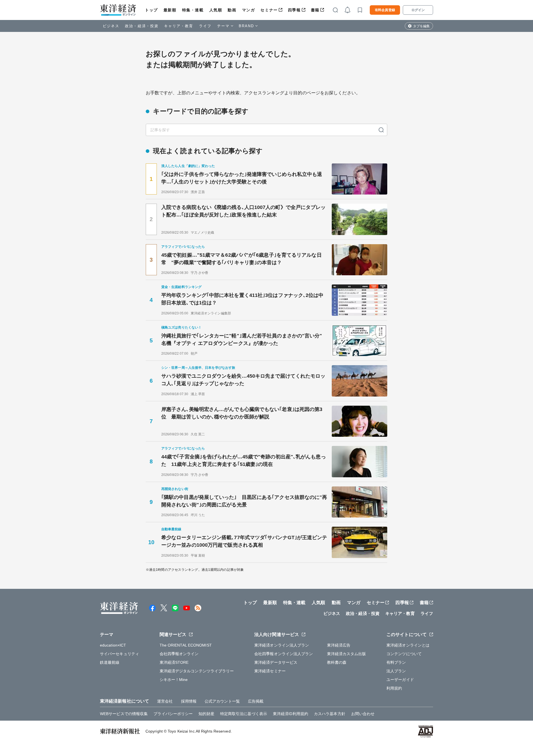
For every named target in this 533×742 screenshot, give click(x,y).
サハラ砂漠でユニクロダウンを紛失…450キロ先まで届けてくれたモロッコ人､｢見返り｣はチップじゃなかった (243, 379)
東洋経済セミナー (270, 671)
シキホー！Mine (174, 679)
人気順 (215, 10)
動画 (232, 10)
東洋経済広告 (339, 645)
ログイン (418, 10)
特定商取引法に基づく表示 (243, 713)
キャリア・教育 (178, 26)
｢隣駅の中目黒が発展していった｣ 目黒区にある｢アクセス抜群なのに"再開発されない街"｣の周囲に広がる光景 (244, 501)
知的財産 (206, 713)
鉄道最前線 (110, 662)
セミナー (269, 10)
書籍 (315, 10)
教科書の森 (337, 662)
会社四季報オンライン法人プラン (283, 654)
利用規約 (394, 688)
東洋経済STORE (174, 662)
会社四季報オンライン (179, 654)
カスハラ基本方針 (329, 713)
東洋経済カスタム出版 (346, 654)
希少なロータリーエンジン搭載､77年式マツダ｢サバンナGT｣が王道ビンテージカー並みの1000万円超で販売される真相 (244, 541)
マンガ (248, 10)
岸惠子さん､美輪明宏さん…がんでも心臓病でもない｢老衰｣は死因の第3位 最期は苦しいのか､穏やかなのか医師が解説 (241, 413)
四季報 (294, 10)
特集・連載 (193, 10)
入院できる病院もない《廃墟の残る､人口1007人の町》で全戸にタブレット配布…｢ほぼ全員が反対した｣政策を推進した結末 (243, 211)
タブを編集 (421, 26)
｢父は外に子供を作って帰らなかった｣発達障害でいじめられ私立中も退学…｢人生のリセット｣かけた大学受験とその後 (241, 178)
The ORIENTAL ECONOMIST (186, 645)
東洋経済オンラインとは (407, 645)
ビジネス (111, 26)
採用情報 (189, 701)
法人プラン (396, 671)
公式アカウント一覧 (222, 701)
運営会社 (165, 701)
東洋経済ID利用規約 (290, 713)
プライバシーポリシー (173, 713)
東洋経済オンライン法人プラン (281, 645)
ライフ (205, 26)
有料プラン (396, 662)
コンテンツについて (404, 654)
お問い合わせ (363, 713)
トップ (151, 10)
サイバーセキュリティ (119, 654)
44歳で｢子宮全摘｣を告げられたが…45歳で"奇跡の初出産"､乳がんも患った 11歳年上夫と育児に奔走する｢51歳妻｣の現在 (243, 460)
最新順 (170, 10)
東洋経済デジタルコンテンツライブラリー (197, 671)
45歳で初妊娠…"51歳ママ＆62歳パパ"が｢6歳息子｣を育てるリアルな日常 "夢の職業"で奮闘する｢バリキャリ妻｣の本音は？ (241, 258)
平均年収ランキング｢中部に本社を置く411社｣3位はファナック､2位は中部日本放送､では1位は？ (242, 299)
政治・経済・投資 (142, 26)
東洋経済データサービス (275, 662)
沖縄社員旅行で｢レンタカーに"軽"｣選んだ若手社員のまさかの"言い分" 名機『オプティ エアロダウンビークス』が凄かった (244, 339)
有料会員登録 (385, 10)
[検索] (381, 130)
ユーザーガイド (400, 679)
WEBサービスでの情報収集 (124, 713)
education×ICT (113, 645)
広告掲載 (255, 701)
